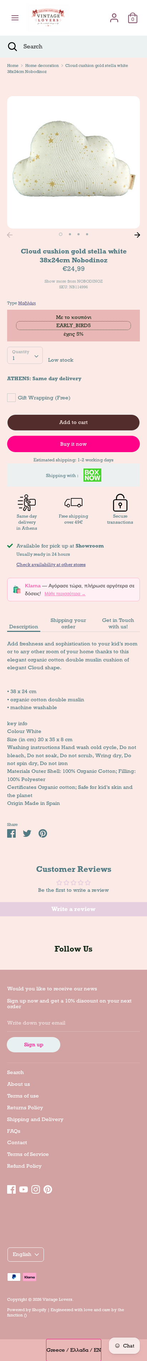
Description (23, 626)
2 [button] (70, 234)
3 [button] (78, 234)
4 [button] (87, 234)
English (22, 1254)
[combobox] (25, 355)
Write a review (73, 909)
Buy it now (73, 444)
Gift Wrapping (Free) (44, 397)
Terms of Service (28, 1154)
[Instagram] (35, 1188)
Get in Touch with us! (118, 623)
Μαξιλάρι (27, 302)
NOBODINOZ (90, 281)
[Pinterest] (48, 1188)
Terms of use (23, 1096)
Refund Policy (24, 1166)
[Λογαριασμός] (114, 14)
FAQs (13, 1131)
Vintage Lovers (57, 1299)
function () (17, 1315)
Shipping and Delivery (35, 1119)
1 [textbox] (13, 358)
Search (15, 1072)
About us (18, 1084)
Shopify (39, 1309)
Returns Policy (25, 1107)
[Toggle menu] (15, 18)
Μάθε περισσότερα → (65, 593)
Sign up (33, 1044)
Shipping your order (68, 623)
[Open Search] (11, 46)
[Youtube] (23, 1188)
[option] (73, 162)
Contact (17, 1142)
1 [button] (60, 234)
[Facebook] (11, 1188)
